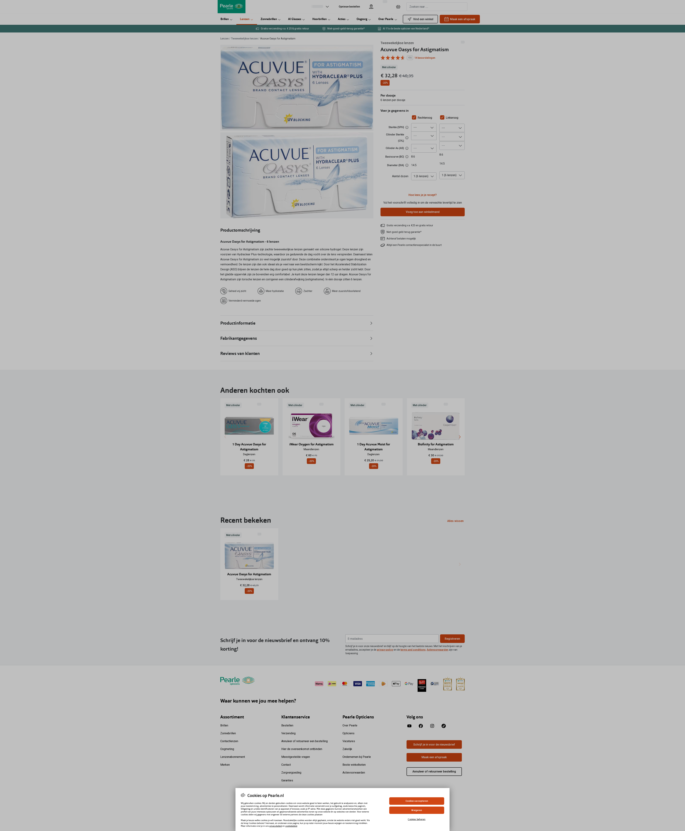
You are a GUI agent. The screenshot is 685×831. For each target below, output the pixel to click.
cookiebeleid (291, 826)
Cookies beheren (416, 819)
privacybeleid (275, 826)
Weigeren (416, 810)
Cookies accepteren (416, 801)
